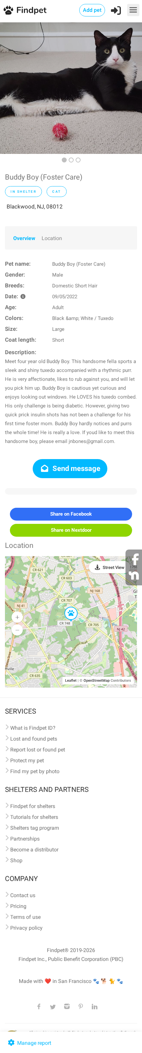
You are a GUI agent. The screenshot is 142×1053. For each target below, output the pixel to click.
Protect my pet (27, 760)
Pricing (18, 906)
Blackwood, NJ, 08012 (35, 206)
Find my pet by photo (34, 771)
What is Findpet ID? (32, 728)
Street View (113, 567)
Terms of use (25, 917)
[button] (66, 607)
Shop (16, 860)
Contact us (22, 895)
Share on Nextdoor (71, 530)
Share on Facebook (71, 514)
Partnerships (25, 839)
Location (52, 238)
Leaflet (71, 680)
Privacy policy (26, 928)
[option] (71, 88)
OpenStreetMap (97, 680)
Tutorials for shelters (34, 817)
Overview (24, 238)
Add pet (92, 10)
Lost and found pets (33, 739)
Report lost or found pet (37, 750)
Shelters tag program (34, 828)
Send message (75, 468)
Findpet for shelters (32, 806)
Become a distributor (34, 849)
